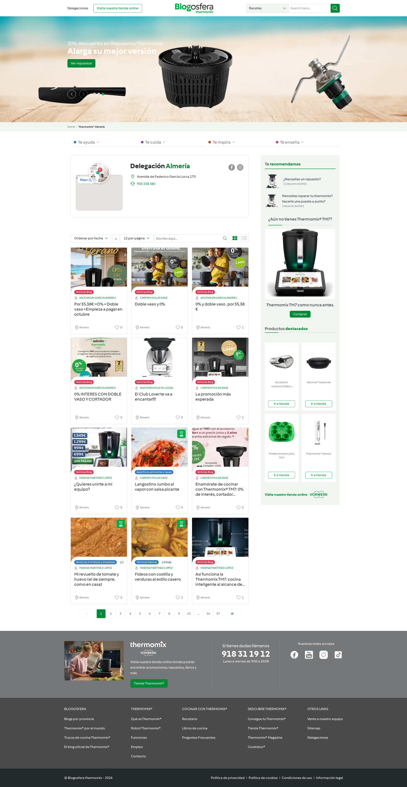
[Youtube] (309, 655)
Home (71, 126)
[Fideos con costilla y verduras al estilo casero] (159, 542)
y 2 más (166, 562)
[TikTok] (338, 655)
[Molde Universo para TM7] (281, 432)
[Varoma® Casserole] (318, 360)
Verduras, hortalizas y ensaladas (95, 562)
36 (208, 614)
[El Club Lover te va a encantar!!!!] (159, 362)
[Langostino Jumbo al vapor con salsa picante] (159, 452)
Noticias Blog (84, 292)
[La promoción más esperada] (220, 362)
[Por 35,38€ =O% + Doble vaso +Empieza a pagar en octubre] (99, 272)
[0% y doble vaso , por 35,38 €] (220, 272)
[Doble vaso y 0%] (159, 272)
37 (218, 614)
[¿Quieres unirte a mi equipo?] (99, 452)
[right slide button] (83, 94)
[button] (268, 8)
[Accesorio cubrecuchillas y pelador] (281, 360)
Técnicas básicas (147, 562)
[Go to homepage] (194, 8)
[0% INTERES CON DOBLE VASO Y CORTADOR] (99, 362)
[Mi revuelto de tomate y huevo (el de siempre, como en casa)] (99, 542)
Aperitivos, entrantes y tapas (154, 472)
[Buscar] (335, 8)
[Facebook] (294, 655)
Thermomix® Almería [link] (91, 126)
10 (189, 614)
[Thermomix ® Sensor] (318, 432)
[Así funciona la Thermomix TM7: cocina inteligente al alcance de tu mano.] (220, 542)
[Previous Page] (87, 613)
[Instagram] (323, 655)
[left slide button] (71, 94)
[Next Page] (232, 613)
